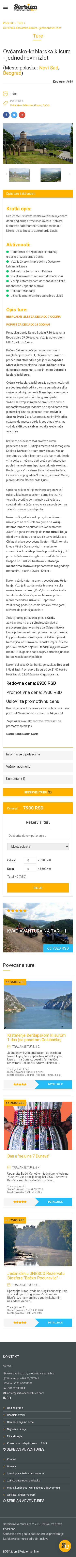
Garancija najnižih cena (20, 1422)
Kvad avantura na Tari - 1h (38, 931)
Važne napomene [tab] (18, 766)
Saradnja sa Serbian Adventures (25, 1473)
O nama (11, 1466)
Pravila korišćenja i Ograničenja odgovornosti (33, 1487)
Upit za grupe (15, 1407)
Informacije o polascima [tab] (23, 754)
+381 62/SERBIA (15, 1388)
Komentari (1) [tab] (15, 779)
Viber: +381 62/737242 (19, 1383)
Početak (8, 23)
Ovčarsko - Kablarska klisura (26, 105)
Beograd (12, 73)
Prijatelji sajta (14, 1436)
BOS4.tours (10, 1551)
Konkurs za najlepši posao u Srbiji (27, 1443)
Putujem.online (29, 1551)
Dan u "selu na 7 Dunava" (28, 1156)
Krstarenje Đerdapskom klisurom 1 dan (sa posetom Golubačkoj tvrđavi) (36, 1040)
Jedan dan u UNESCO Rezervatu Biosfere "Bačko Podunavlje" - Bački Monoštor (35, 1278)
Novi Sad (48, 68)
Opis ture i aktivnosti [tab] (20, 194)
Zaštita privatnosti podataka (23, 1480)
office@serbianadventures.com (25, 1393)
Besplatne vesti (16, 1414)
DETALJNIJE (55, 1084)
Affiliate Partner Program (21, 1494)
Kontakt (11, 1357)
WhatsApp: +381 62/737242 (22, 1378)
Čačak (46, 105)
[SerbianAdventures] (26, 6)
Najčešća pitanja (17, 1429)
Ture (20, 23)
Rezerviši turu (35, 792)
